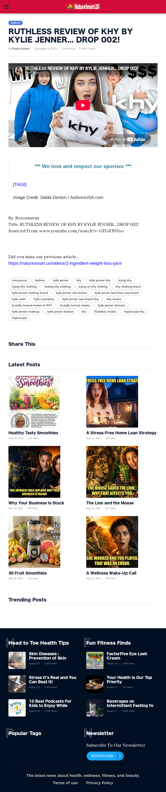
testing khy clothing (58, 286)
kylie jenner (61, 280)
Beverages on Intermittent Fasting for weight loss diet (131, 705)
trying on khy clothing (93, 286)
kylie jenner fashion (60, 311)
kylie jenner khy (99, 280)
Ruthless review (105, 311)
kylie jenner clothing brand (30, 292)
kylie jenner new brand (71, 292)
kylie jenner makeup (25, 311)
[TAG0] (20, 184)
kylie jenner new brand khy (80, 299)
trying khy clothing (24, 286)
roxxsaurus (19, 280)
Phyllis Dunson (21, 48)
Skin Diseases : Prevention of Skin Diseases (47, 658)
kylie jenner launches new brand (117, 292)
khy (79, 280)
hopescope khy (134, 311)
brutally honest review (75, 305)
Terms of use (65, 782)
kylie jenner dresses (111, 305)
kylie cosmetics (44, 299)
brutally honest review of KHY (32, 305)
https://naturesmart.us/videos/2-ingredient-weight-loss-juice (65, 263)
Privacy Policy (99, 782)
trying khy (125, 280)
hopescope (19, 318)
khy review (114, 299)
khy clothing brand (128, 286)
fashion (40, 280)
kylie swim (19, 299)
